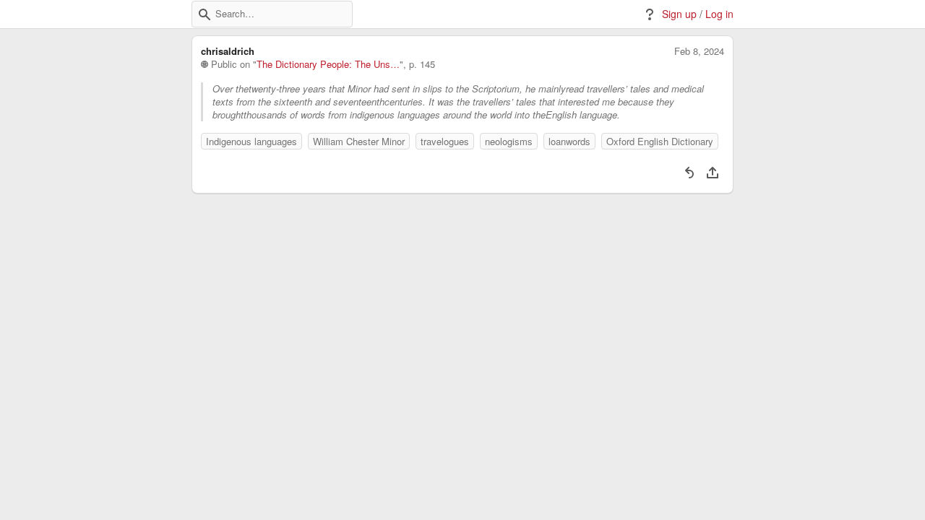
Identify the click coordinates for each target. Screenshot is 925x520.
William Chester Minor (359, 141)
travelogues (445, 141)
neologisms (509, 141)
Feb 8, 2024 (699, 51)
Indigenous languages (251, 141)
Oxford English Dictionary (659, 141)
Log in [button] (719, 14)
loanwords (569, 141)
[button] (205, 14)
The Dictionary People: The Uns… (328, 64)
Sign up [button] (679, 14)
